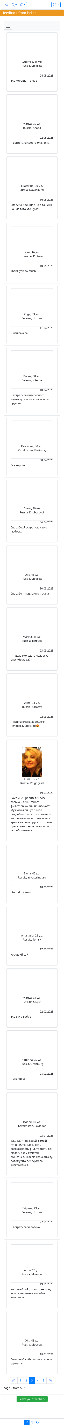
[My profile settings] (56, 4)
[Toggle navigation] (8, 26)
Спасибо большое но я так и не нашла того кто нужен (32, 207)
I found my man (21, 892)
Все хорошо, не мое (24, 80)
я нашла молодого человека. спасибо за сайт (30, 657)
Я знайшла (18, 1079)
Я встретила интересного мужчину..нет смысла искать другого (30, 399)
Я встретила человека (25, 1227)
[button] (14, 4)
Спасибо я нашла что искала (30, 593)
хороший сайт (20, 954)
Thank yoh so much (23, 271)
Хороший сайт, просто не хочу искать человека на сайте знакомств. (31, 1293)
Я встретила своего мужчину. (30, 143)
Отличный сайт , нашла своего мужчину (31, 1361)
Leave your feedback (32, 1399)
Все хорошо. (19, 465)
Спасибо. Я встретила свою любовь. (29, 529)
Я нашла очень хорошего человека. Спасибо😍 (28, 724)
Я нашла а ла (19, 333)
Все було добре (21, 1016)
